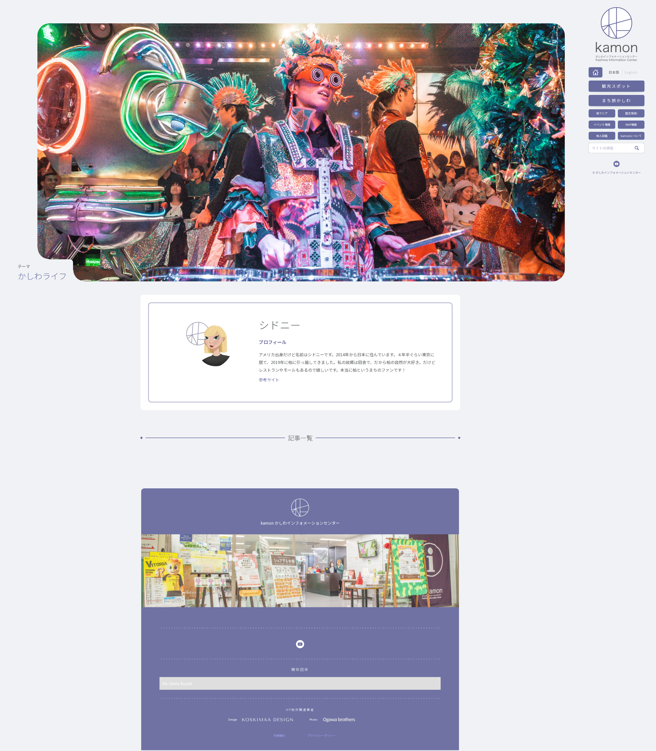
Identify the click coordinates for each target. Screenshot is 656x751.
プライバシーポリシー (321, 735)
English (631, 72)
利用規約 (279, 735)
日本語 (614, 72)
